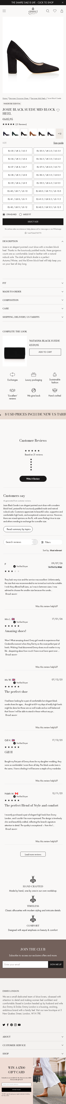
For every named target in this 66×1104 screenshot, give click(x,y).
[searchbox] (18, 542)
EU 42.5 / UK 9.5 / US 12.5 (48, 207)
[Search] (47, 11)
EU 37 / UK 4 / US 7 (17, 167)
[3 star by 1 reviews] (32, 465)
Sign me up (55, 964)
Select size (33, 221)
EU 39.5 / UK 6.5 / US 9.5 (48, 183)
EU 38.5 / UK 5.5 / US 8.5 (49, 175)
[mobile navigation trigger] (4, 11)
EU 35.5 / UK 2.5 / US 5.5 (49, 150)
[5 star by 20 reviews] (32, 459)
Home (5, 98)
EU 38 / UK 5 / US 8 (17, 175)
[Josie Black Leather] (42, 133)
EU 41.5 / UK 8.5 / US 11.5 (48, 199)
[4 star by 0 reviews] (32, 462)
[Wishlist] (54, 11)
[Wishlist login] (58, 110)
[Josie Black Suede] (24, 133)
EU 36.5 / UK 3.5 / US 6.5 (49, 159)
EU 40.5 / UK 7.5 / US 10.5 (48, 191)
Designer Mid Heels (38, 98)
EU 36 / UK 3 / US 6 (17, 159)
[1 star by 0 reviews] (32, 470)
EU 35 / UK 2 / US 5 (17, 150)
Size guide (58, 142)
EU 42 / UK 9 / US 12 (17, 207)
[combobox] (53, 550)
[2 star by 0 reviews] (32, 467)
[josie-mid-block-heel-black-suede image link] (33, 55)
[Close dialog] (64, 1059)
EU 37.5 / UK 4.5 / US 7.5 (48, 167)
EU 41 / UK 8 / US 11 (17, 199)
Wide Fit (27, 214)
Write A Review (33, 478)
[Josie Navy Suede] (6, 133)
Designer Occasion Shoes (19, 98)
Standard (11, 214)
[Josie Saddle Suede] (33, 133)
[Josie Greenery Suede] (15, 133)
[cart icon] (61, 11)
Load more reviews (33, 854)
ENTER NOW (16, 1090)
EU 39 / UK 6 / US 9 (17, 183)
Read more (11, 594)
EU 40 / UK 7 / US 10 (17, 191)
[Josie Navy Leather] (50, 133)
